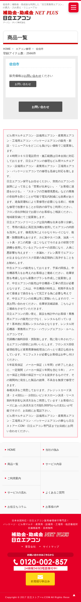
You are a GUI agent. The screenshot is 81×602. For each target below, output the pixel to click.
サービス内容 (53, 464)
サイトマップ (51, 546)
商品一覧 (12, 464)
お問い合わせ (32, 75)
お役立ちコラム (16, 506)
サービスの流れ (16, 492)
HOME (11, 449)
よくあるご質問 (54, 492)
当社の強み (52, 449)
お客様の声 (52, 506)
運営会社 (30, 546)
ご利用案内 (14, 478)
